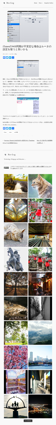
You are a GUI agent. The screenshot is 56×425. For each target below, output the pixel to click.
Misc (16, 54)
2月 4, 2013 (5, 54)
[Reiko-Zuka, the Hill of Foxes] (40, 210)
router (10, 132)
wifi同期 (16, 132)
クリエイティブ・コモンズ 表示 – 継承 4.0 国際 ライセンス (34, 166)
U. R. (12, 54)
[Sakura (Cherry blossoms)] (16, 357)
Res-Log (10, 3)
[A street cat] (16, 186)
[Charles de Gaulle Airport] (40, 235)
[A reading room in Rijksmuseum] (16, 382)
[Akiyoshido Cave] (16, 308)
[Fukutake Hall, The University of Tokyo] (40, 382)
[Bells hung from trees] (16, 333)
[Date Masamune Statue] (16, 259)
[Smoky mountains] (40, 333)
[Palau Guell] (16, 210)
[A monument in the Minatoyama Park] (16, 406)
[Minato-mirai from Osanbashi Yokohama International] (40, 357)
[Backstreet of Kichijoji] (40, 284)
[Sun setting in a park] (16, 284)
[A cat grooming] (16, 235)
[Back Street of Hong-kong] (40, 308)
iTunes (5, 132)
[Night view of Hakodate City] (40, 406)
